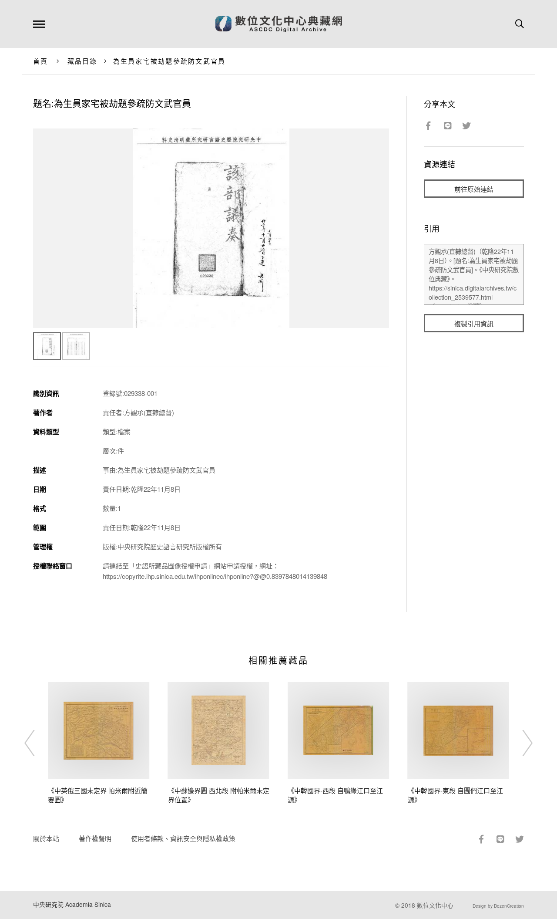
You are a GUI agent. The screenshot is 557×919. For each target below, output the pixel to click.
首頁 (40, 60)
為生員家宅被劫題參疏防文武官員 (169, 60)
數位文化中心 (435, 905)
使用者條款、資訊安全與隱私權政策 (183, 838)
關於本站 (46, 838)
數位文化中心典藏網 (278, 24)
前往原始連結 (473, 188)
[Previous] (37, 743)
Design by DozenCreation (498, 906)
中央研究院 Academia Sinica (72, 904)
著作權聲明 (95, 838)
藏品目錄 (82, 60)
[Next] (519, 743)
